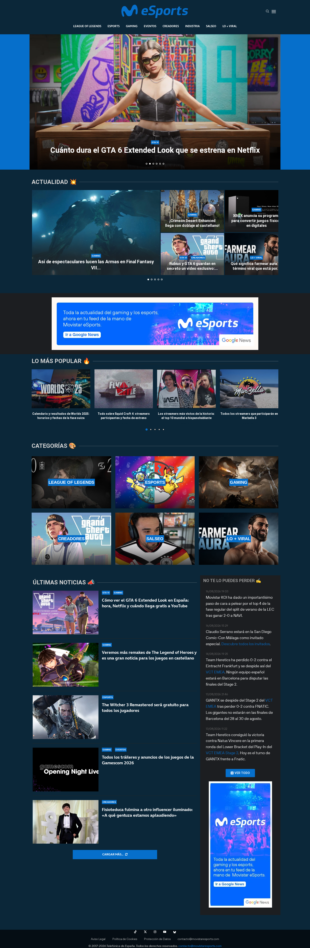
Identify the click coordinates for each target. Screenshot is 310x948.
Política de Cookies (124, 939)
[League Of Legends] (71, 482)
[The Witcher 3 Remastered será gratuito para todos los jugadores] (65, 717)
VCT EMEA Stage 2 (222, 752)
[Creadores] (71, 539)
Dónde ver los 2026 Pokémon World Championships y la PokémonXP (155, 146)
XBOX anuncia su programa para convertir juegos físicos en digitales (256, 220)
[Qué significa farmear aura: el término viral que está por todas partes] (256, 254)
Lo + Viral (229, 26)
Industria (192, 26)
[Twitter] (145, 932)
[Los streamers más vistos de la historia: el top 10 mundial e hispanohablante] (186, 388)
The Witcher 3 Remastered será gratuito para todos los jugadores (145, 707)
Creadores (171, 26)
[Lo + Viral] (238, 539)
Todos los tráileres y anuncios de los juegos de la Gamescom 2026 (148, 760)
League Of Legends (87, 26)
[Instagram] (155, 932)
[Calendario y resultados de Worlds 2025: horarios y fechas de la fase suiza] (61, 388)
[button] (37, 101)
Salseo (211, 26)
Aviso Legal (98, 939)
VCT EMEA (215, 672)
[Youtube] (164, 932)
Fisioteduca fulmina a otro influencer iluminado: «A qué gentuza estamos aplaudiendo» (147, 812)
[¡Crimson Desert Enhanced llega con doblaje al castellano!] (192, 211)
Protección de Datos (157, 939)
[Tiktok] (135, 932)
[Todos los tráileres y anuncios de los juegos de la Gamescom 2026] (65, 769)
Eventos (150, 26)
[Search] (267, 11)
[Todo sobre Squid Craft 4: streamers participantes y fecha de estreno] (123, 388)
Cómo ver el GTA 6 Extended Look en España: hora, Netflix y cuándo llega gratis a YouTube (145, 603)
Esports (114, 26)
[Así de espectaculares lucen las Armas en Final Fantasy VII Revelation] (96, 232)
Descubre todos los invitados (245, 643)
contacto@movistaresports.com (198, 939)
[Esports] (155, 482)
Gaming (131, 26)
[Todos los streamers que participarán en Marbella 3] (249, 388)
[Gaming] (238, 482)
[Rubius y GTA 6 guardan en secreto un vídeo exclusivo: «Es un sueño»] (192, 254)
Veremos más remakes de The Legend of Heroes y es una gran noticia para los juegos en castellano (149, 655)
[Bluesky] (174, 932)
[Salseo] (155, 539)
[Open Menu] (274, 11)
